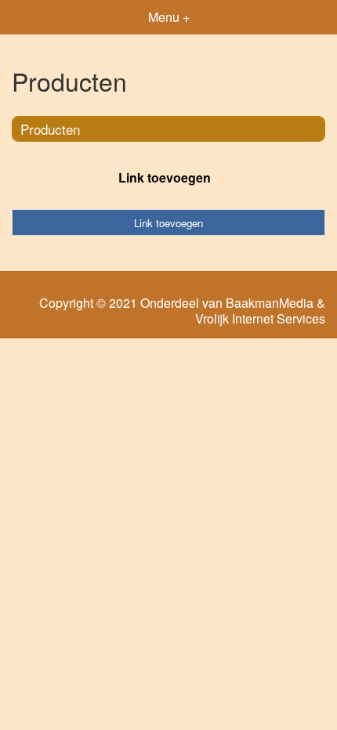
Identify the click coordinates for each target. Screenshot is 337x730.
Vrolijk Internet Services (260, 319)
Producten (50, 129)
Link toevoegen (164, 177)
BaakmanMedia (269, 303)
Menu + (169, 17)
